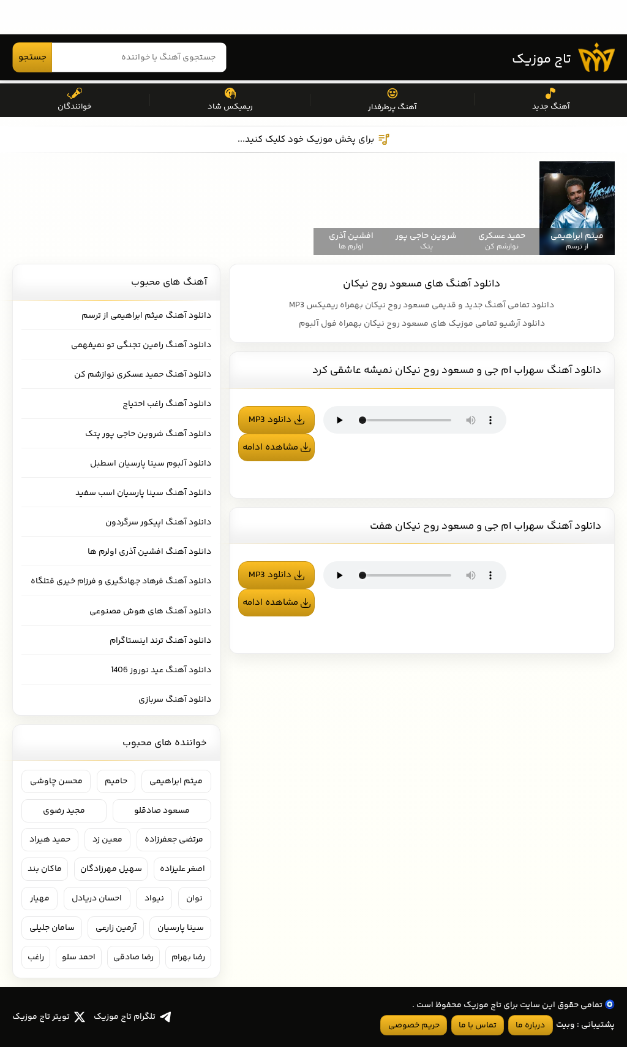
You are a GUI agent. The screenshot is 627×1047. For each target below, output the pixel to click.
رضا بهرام (188, 957)
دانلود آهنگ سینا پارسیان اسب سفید (143, 493)
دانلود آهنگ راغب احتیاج (166, 404)
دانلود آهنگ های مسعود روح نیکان (421, 284)
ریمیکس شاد (230, 107)
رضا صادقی (133, 957)
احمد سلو (79, 957)
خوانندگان (75, 107)
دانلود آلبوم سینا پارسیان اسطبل (150, 463)
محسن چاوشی (56, 781)
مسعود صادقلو (162, 811)
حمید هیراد (49, 839)
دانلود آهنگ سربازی (174, 700)
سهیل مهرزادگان (111, 869)
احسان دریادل (97, 898)
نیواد (154, 898)
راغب (36, 957)
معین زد (107, 839)
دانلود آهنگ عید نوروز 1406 (161, 670)
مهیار (40, 898)
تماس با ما (478, 1025)
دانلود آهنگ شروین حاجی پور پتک (148, 434)
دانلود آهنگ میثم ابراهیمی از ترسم (146, 316)
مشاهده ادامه (270, 447)
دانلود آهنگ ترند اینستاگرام (160, 641)
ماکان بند (45, 869)
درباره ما (530, 1025)
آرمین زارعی (116, 928)
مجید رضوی (64, 811)
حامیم (116, 781)
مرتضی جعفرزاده (174, 839)
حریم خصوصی (414, 1025)
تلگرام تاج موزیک (125, 1017)
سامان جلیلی (52, 928)
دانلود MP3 (270, 420)
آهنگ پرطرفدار (392, 107)
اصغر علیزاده (182, 869)
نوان (194, 898)
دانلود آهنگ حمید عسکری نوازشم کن (142, 375)
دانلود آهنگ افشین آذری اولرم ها (149, 552)
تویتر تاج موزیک (41, 1017)
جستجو (32, 57)
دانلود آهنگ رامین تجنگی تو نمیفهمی (141, 345)
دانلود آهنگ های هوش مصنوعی (150, 611)
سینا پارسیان (180, 928)
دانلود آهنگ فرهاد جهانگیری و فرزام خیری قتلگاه (121, 581)
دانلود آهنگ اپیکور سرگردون (158, 522)
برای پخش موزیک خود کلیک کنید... (306, 139)
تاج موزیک (541, 59)
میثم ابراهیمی (176, 781)
